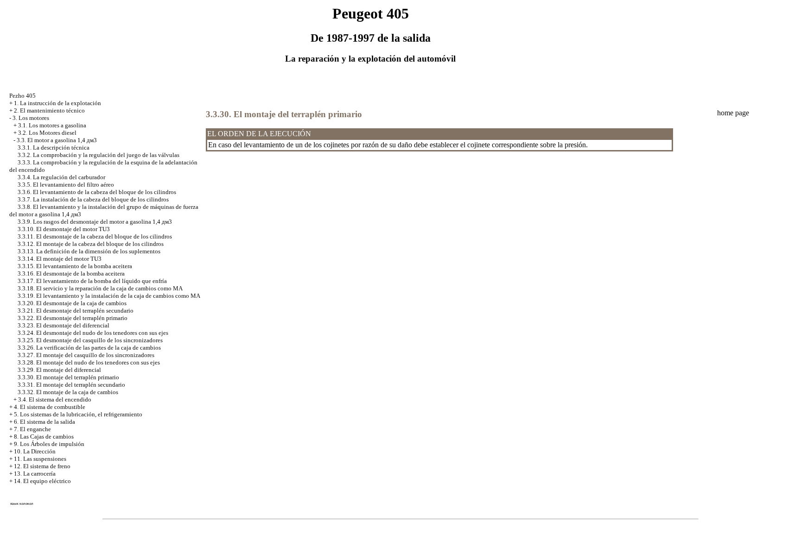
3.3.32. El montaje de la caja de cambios (68, 392)
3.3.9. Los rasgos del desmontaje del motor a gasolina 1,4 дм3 (95, 221)
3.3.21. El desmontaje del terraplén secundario (76, 310)
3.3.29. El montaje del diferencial (59, 369)
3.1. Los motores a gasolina (52, 125)
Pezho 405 (22, 95)
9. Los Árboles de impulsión (49, 443)
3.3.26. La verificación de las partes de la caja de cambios (89, 347)
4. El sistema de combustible (49, 406)
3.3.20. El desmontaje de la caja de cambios (72, 303)
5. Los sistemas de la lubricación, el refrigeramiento (78, 414)
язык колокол (21, 504)
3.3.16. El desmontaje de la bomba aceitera (71, 273)
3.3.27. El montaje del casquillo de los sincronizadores (86, 355)
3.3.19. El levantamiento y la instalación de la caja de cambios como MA (109, 295)
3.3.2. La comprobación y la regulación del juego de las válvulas (98, 154)
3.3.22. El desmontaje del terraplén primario (72, 317)
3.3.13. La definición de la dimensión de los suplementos (89, 251)
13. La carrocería (35, 473)
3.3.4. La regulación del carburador (61, 177)
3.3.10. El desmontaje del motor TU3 (64, 229)
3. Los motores (31, 117)
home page (733, 113)
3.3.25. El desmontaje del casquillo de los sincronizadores (90, 340)
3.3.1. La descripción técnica (53, 147)
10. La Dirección (35, 451)
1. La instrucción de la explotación (57, 103)
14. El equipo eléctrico (42, 480)
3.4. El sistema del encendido (54, 399)
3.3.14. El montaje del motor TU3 (60, 258)
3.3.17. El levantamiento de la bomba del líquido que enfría (92, 280)
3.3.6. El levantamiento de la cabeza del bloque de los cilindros (97, 191)
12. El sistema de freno (42, 466)
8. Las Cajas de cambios (44, 436)
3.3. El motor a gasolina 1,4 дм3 (57, 140)
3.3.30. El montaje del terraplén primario (68, 377)
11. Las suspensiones (40, 458)
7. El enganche (32, 429)
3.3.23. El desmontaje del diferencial (63, 325)
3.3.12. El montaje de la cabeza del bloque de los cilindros (91, 243)
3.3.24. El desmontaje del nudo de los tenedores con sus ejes (93, 332)
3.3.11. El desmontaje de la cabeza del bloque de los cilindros (95, 236)
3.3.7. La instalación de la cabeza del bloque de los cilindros (93, 199)
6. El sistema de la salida (44, 421)
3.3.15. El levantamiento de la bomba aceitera (75, 266)
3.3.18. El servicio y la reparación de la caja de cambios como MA (100, 288)
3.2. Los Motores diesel (47, 132)
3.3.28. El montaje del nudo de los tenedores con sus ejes (89, 362)
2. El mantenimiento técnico (49, 110)
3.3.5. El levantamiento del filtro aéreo (66, 184)
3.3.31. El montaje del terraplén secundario (71, 384)
